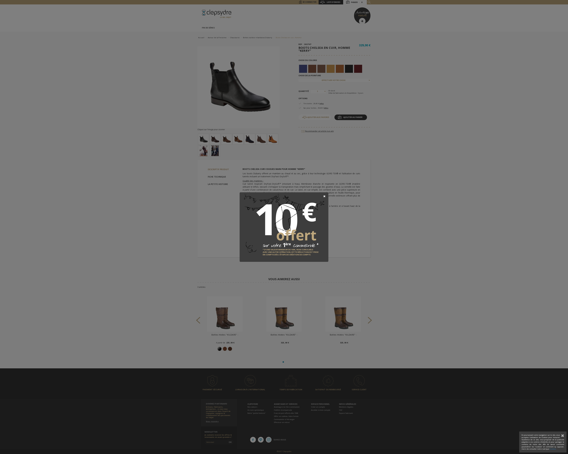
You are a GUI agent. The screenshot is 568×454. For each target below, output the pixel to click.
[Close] (324, 196)
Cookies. (553, 449)
